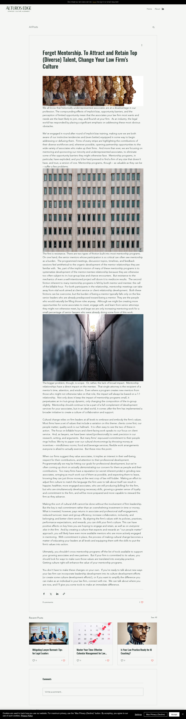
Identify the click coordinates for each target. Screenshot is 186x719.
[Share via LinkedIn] (57, 594)
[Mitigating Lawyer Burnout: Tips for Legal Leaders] (48, 634)
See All (154, 617)
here (94, 2)
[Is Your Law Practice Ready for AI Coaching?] (137, 634)
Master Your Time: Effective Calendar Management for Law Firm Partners (91, 651)
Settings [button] (138, 714)
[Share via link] (64, 594)
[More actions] (141, 45)
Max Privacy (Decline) (155, 714)
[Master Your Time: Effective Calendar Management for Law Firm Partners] (93, 634)
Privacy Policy (27, 715)
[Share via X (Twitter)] (50, 594)
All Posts (33, 26)
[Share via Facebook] (44, 594)
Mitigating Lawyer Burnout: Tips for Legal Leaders (47, 651)
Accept (174, 714)
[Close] (182, 714)
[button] (153, 27)
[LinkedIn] (162, 8)
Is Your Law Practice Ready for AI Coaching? (136, 651)
